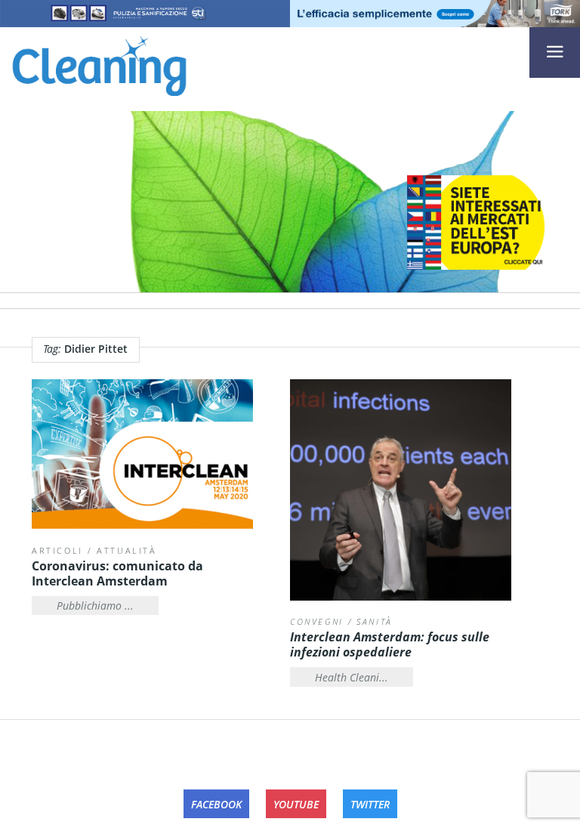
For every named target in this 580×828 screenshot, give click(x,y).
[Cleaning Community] (99, 63)
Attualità (127, 550)
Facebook (216, 804)
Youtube (296, 804)
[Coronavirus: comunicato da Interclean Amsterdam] (142, 454)
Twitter (370, 804)
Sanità (374, 621)
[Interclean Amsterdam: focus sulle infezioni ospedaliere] (400, 490)
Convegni (317, 621)
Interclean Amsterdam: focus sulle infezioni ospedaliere (389, 644)
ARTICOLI (57, 550)
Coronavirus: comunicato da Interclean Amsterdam (117, 573)
